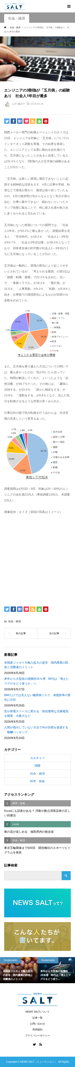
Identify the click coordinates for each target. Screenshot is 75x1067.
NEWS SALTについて (37, 1011)
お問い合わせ (37, 1023)
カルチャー (37, 758)
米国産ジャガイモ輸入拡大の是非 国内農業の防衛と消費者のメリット (36, 665)
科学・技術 (37, 781)
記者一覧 (37, 1017)
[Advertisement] (37, 559)
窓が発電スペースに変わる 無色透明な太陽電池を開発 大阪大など (36, 713)
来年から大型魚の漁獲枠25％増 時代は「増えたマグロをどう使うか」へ (36, 681)
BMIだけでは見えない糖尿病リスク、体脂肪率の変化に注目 (37, 697)
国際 (37, 765)
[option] (28, 970)
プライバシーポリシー (37, 1035)
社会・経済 (16, 18)
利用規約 (37, 1029)
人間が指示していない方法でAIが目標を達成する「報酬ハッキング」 (36, 730)
